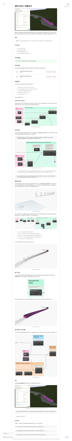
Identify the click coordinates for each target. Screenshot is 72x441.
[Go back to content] (4, 4)
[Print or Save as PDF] (67, 4)
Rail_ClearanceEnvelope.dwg (25, 76)
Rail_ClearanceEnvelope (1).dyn (26, 71)
